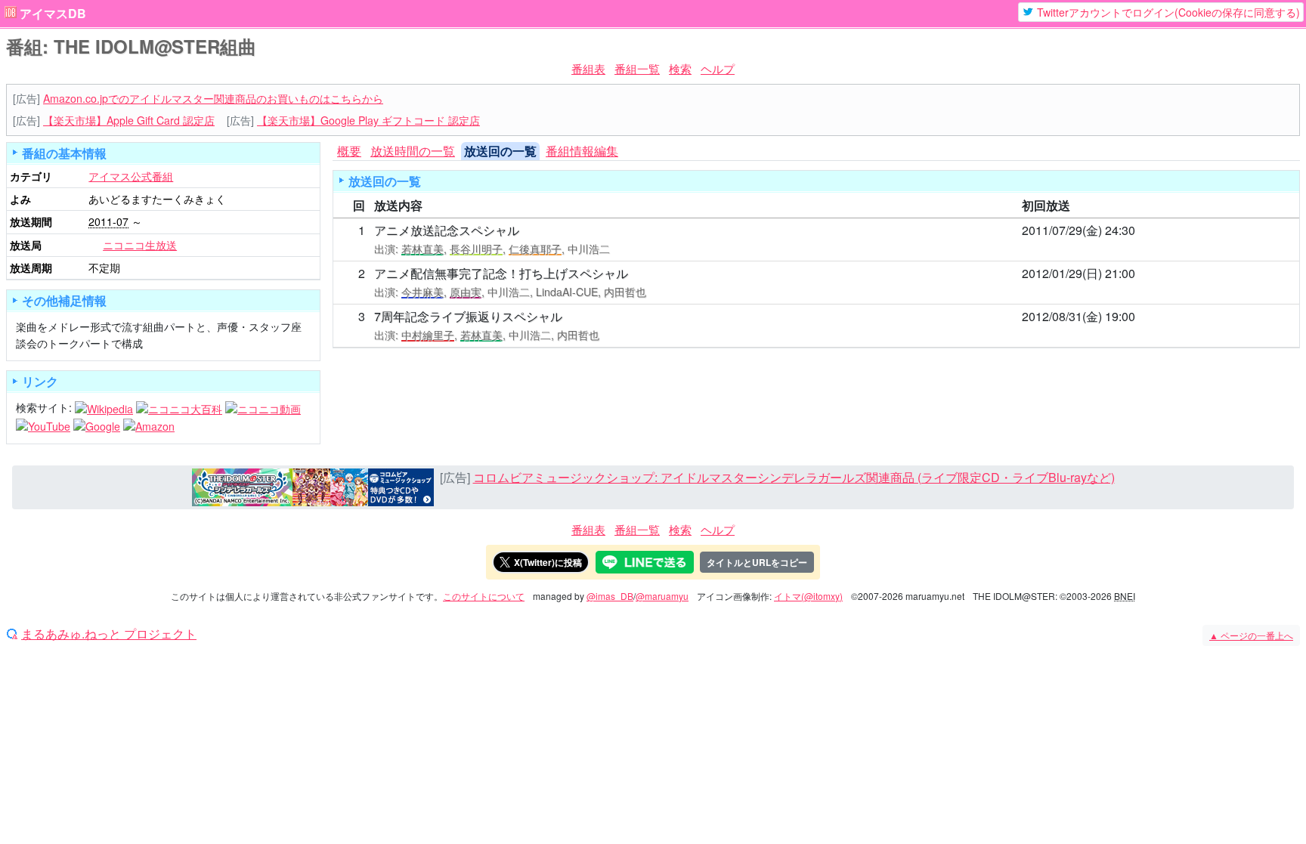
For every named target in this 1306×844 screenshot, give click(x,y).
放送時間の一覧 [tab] (412, 150)
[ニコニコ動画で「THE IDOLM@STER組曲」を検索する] (263, 407)
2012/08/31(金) (1062, 316)
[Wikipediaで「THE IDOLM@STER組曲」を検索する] (104, 407)
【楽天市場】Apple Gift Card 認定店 (129, 120)
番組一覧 (637, 68)
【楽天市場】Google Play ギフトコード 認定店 (368, 120)
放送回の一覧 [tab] (500, 150)
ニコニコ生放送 (140, 244)
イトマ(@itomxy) (808, 595)
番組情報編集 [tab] (582, 150)
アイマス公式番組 (130, 176)
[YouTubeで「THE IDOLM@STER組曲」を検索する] (43, 424)
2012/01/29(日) (1062, 273)
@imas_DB (609, 595)
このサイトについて (484, 595)
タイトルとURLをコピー (757, 562)
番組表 (588, 68)
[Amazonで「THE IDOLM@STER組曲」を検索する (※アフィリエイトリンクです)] (149, 424)
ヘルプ (718, 68)
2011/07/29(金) (1062, 230)
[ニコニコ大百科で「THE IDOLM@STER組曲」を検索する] (179, 407)
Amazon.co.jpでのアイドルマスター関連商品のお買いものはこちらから (213, 98)
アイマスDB (53, 13)
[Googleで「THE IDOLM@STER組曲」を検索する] (96, 424)
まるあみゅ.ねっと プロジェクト (109, 634)
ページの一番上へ (1251, 635)
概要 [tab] (349, 150)
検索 (680, 68)
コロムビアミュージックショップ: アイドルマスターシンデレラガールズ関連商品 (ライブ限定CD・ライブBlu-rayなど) (794, 477)
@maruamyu (662, 595)
